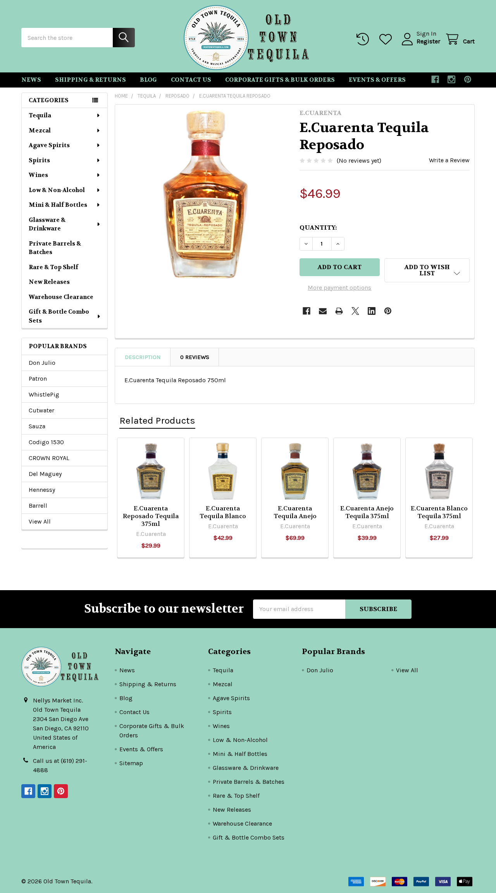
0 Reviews (194, 357)
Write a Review (449, 160)
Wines (38, 175)
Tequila (40, 115)
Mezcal (40, 130)
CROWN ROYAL (49, 458)
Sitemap (131, 763)
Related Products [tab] (157, 420)
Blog (148, 80)
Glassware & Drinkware (47, 224)
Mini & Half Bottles (58, 205)
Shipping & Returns (90, 80)
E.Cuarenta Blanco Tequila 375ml (439, 512)
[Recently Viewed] (364, 39)
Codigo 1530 (46, 442)
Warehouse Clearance (61, 297)
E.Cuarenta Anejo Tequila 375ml (367, 512)
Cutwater (41, 410)
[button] (427, 270)
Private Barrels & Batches (55, 248)
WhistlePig (44, 394)
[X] (355, 311)
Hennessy (42, 489)
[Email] (323, 311)
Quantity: (318, 227)
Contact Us (191, 80)
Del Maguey (45, 473)
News (31, 80)
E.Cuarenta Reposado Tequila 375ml (151, 516)
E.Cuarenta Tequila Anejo (295, 512)
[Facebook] (435, 79)
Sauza (37, 426)
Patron (38, 378)
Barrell (38, 505)
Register (428, 41)
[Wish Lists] (387, 39)
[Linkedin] (372, 311)
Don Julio (42, 362)
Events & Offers (377, 80)
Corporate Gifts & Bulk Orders (280, 80)
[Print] (339, 311)
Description (143, 357)
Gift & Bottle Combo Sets (59, 316)
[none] (205, 194)
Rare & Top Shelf (53, 267)
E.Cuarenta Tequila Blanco (223, 512)
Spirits (39, 160)
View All (40, 521)
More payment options (339, 287)
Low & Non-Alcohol (57, 190)
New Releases (49, 282)
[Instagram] (451, 79)
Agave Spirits (49, 145)
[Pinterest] (468, 79)
